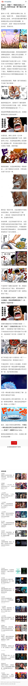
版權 (14, 683)
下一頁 (14, 442)
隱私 (12, 683)
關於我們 (2, 683)
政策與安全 (7, 683)
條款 (10, 683)
